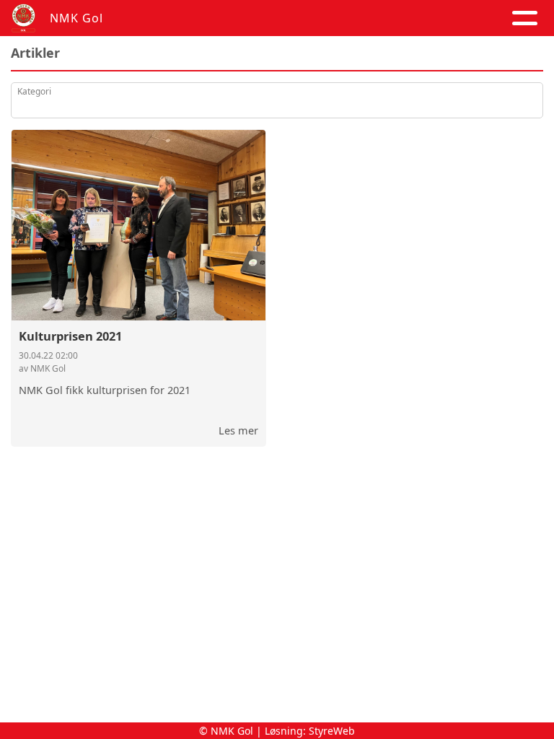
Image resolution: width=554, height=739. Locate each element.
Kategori (34, 91)
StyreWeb (332, 731)
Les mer (238, 430)
